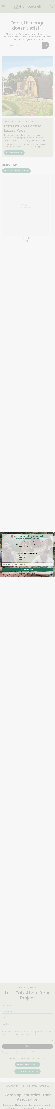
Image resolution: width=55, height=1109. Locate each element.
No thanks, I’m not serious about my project (27, 573)
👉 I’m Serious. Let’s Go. (27, 569)
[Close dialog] (53, 533)
